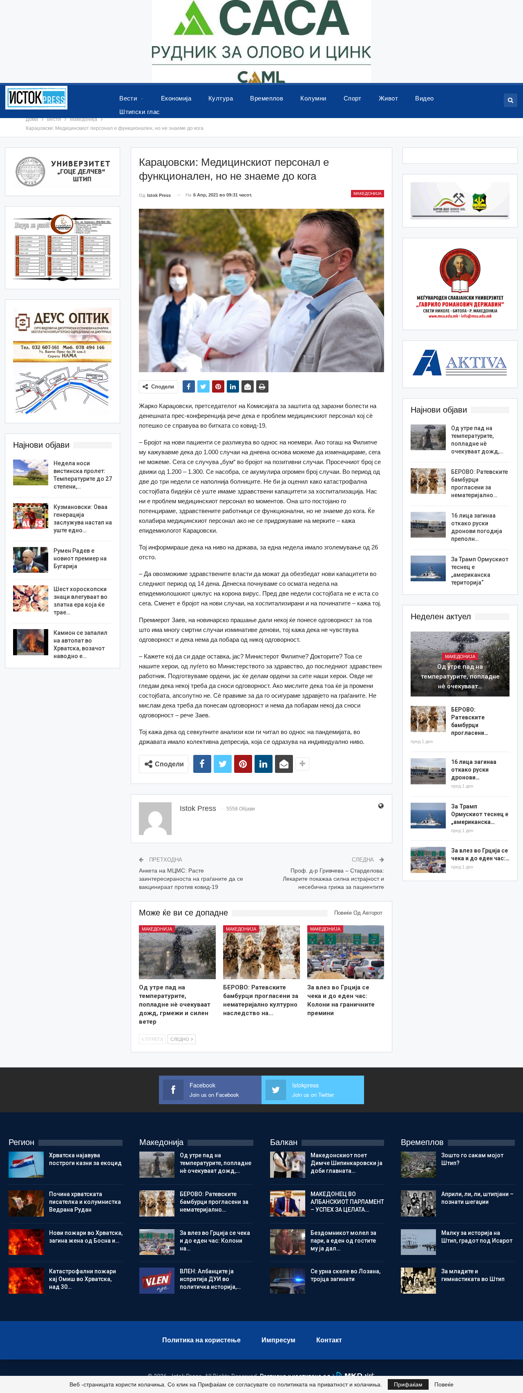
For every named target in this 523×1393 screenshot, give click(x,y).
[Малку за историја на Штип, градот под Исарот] (418, 1242)
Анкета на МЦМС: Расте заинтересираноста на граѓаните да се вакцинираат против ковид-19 (191, 878)
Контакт (329, 1340)
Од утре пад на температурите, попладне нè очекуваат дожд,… (215, 1163)
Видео (424, 98)
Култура (220, 98)
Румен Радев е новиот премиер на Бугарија (80, 558)
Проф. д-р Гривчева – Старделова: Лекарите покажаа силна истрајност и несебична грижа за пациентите (333, 878)
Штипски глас (139, 111)
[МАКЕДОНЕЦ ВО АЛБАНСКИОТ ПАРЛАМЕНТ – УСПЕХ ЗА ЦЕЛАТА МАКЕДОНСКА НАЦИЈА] (287, 1203)
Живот (388, 98)
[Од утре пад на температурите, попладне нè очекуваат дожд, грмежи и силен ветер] (177, 952)
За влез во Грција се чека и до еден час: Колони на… (215, 1241)
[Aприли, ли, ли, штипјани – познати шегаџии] (418, 1203)
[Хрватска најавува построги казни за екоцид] (26, 1165)
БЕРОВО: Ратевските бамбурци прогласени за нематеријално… (214, 1202)
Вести (128, 98)
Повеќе (444, 1384)
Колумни (313, 98)
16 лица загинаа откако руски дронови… (473, 770)
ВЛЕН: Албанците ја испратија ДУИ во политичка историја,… (210, 1279)
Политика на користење (201, 1340)
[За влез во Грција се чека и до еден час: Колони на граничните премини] (345, 952)
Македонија (367, 193)
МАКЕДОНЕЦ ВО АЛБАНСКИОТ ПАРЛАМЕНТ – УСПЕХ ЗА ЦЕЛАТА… (347, 1202)
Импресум (278, 1340)
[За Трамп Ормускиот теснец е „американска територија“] (428, 569)
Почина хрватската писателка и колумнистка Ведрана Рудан (85, 1202)
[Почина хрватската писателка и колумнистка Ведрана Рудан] (26, 1203)
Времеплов (266, 98)
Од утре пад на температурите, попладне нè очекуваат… (460, 676)
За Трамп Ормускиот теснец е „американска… (479, 814)
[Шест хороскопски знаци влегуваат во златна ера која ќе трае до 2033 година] (30, 598)
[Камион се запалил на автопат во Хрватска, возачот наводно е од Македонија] (30, 642)
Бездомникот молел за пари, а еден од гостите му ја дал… (343, 1241)
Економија (176, 98)
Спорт (353, 98)
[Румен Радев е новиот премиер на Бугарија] (30, 560)
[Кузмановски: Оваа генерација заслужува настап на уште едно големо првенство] (30, 516)
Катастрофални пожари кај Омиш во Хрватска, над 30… (82, 1279)
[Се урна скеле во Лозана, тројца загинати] (287, 1281)
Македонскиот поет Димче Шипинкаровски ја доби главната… (346, 1163)
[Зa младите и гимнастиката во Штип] (418, 1281)
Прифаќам (408, 1384)
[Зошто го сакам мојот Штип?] (418, 1165)
